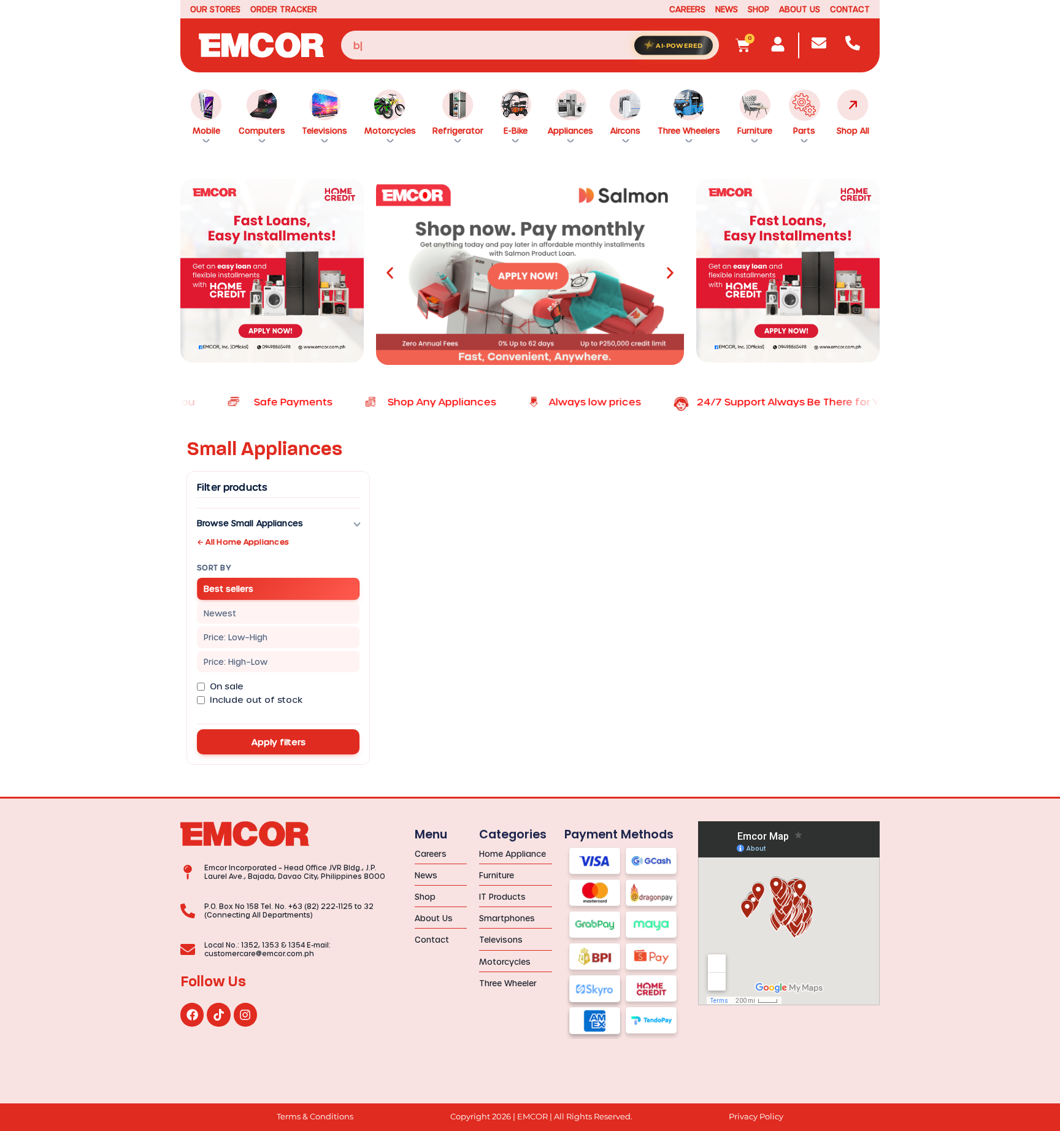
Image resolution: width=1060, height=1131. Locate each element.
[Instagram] (245, 1014)
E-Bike (516, 130)
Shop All (853, 130)
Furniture (754, 130)
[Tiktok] (218, 1014)
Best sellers (228, 588)
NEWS (726, 8)
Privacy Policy (756, 1116)
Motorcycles (390, 130)
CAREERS (687, 8)
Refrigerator (457, 130)
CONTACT (850, 8)
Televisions (324, 130)
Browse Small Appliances (250, 522)
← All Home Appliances (243, 541)
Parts (804, 130)
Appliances (570, 130)
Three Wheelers (689, 130)
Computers (262, 130)
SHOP (758, 8)
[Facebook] (192, 1014)
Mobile (206, 130)
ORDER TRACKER (283, 8)
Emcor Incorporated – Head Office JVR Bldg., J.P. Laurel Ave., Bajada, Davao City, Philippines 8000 (294, 872)
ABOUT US (799, 8)
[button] (390, 273)
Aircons (625, 130)
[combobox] (530, 45)
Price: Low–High (235, 637)
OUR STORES (215, 8)
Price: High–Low (235, 661)
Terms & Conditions (315, 1116)
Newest (220, 613)
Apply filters (278, 742)
